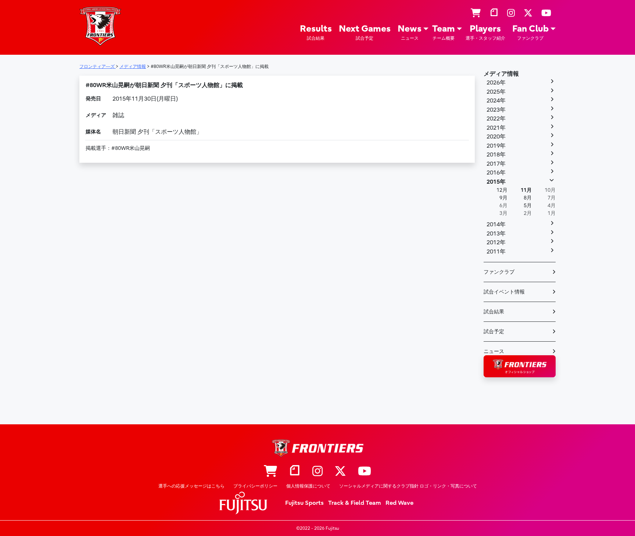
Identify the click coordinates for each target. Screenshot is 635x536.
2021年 (496, 128)
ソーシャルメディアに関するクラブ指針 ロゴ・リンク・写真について (408, 486)
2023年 (496, 110)
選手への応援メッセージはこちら (191, 486)
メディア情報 (501, 74)
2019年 (496, 146)
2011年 (496, 251)
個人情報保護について (308, 486)
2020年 (496, 136)
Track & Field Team (354, 503)
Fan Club (530, 32)
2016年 (496, 172)
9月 (503, 198)
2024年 (496, 100)
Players (485, 32)
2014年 (496, 224)
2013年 (496, 233)
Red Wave (399, 503)
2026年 (496, 82)
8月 (528, 198)
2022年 (496, 118)
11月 (526, 190)
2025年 (496, 92)
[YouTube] (546, 13)
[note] (494, 13)
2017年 (496, 164)
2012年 (496, 242)
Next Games (365, 32)
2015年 (496, 182)
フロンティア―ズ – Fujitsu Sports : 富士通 (100, 26)
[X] (528, 13)
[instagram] (511, 13)
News (409, 32)
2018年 (496, 154)
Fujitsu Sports (304, 503)
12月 (501, 190)
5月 (528, 205)
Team (443, 32)
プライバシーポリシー (255, 486)
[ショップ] (475, 13)
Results (316, 32)
